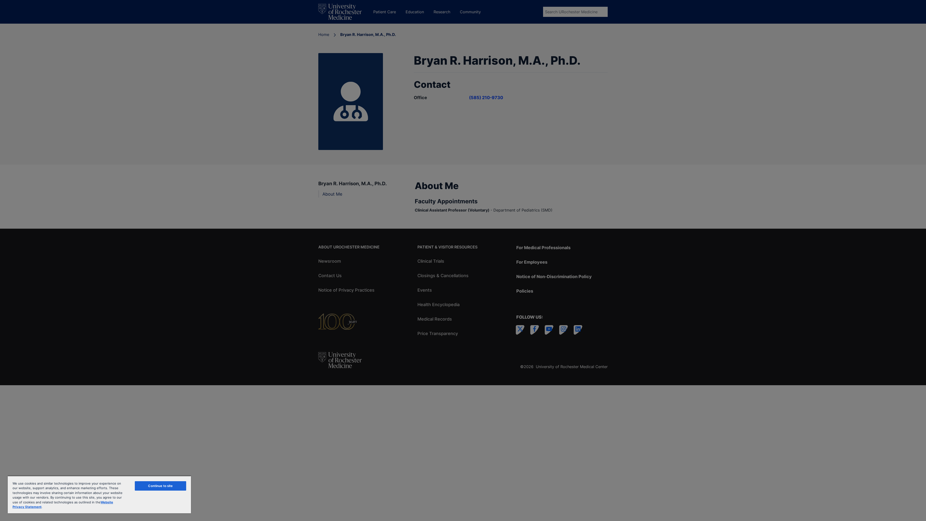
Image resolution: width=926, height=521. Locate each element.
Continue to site (160, 486)
